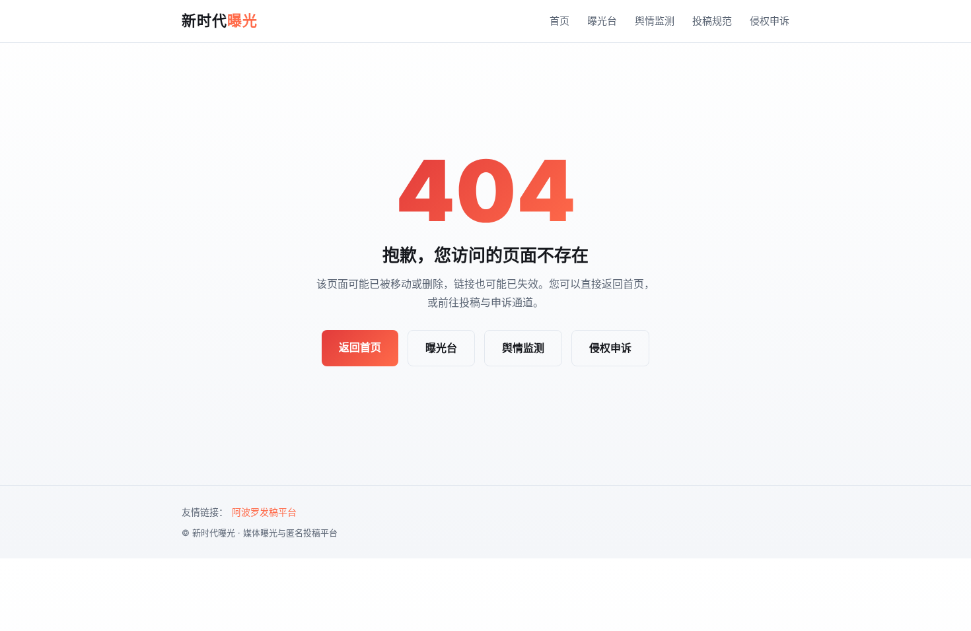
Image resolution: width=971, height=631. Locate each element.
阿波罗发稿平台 (264, 511)
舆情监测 (654, 21)
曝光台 (602, 21)
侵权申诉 (769, 21)
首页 (559, 21)
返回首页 (360, 347)
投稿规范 (712, 21)
